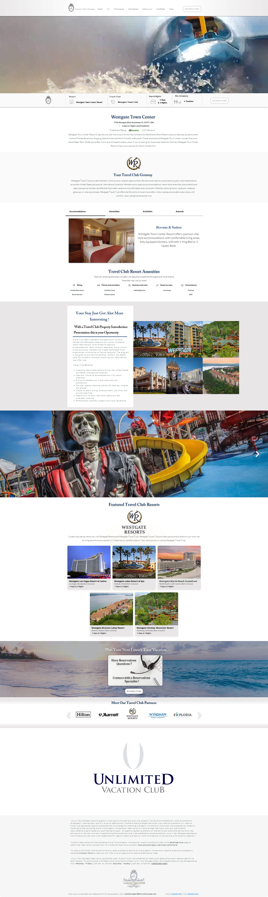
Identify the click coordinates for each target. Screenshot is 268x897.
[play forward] (199, 715)
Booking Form (177, 842)
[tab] (85, 211)
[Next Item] (257, 454)
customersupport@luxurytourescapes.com (140, 894)
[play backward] (68, 715)
